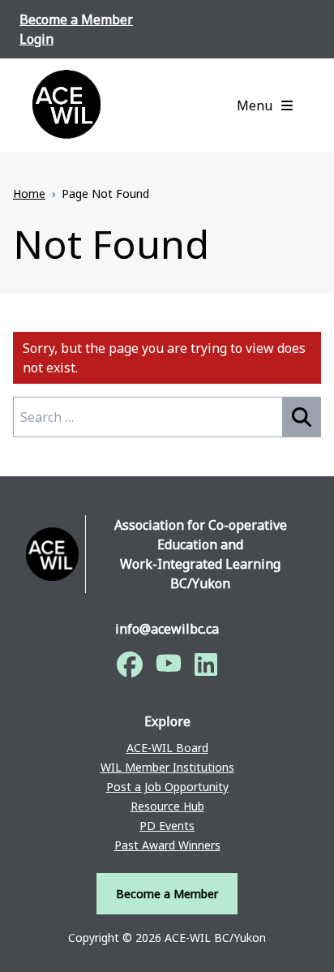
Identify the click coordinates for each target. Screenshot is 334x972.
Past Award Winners (167, 845)
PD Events (167, 825)
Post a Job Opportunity (167, 786)
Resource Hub (167, 806)
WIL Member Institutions (167, 767)
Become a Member (76, 19)
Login (36, 39)
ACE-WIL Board (167, 747)
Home (29, 193)
